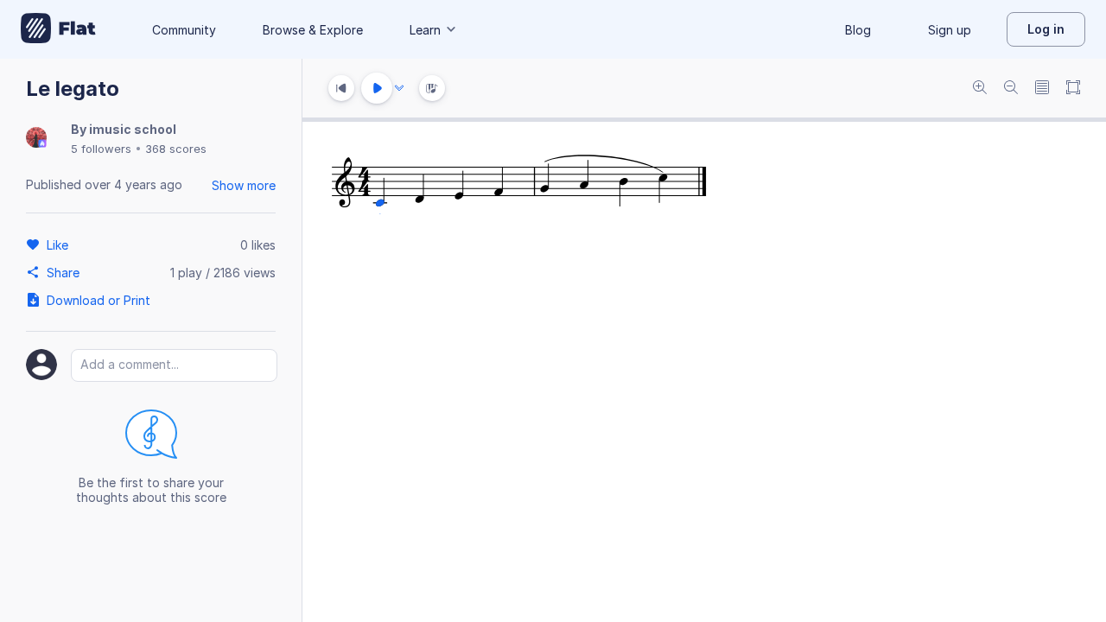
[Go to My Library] (58, 29)
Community (184, 29)
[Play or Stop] (376, 88)
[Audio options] (399, 88)
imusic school (132, 129)
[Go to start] (341, 88)
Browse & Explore (313, 29)
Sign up (949, 29)
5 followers (101, 149)
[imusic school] (36, 138)
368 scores (176, 149)
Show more (244, 185)
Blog (858, 29)
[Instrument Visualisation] (432, 88)
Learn (425, 29)
